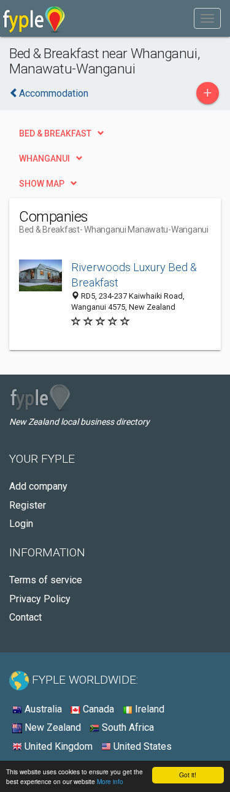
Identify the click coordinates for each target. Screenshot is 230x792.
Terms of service (45, 580)
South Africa (126, 727)
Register (27, 505)
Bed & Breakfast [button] (55, 133)
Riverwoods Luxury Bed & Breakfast (134, 275)
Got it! (187, 774)
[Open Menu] (207, 18)
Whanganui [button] (44, 158)
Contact (25, 617)
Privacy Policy (40, 599)
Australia (42, 709)
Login (21, 523)
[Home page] (34, 18)
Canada (97, 709)
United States (141, 746)
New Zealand (51, 727)
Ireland (148, 709)
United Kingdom (57, 746)
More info (110, 781)
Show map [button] (41, 184)
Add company (38, 486)
